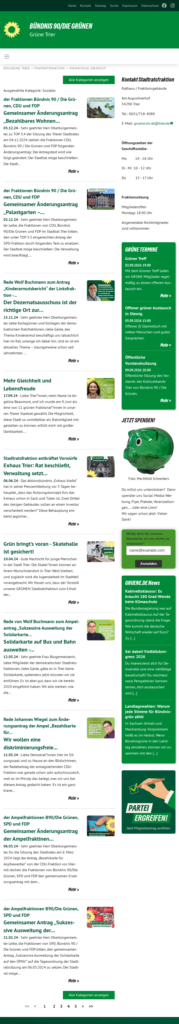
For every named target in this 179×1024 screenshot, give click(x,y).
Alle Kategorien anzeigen (89, 79)
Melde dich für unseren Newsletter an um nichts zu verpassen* (147, 538)
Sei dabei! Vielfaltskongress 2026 (146, 654)
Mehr (72, 171)
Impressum (130, 5)
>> (91, 1006)
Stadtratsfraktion (49, 68)
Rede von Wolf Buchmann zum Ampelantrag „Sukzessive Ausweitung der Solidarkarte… (41, 628)
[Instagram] (173, 5)
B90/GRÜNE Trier (17, 68)
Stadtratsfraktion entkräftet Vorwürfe (40, 458)
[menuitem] (72, 5)
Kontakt (85, 5)
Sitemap (100, 5)
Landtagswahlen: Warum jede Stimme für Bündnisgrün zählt (148, 711)
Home (72, 5)
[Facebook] (164, 5)
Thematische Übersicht (87, 68)
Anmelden (148, 564)
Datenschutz (150, 5)
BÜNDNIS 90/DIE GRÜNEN (61, 26)
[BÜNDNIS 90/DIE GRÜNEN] (11, 29)
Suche (114, 5)
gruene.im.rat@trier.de (151, 123)
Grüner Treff (135, 258)
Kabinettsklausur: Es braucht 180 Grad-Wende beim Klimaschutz (147, 596)
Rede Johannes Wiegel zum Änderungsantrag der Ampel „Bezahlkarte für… (39, 725)
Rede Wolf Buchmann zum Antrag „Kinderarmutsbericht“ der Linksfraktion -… (39, 288)
